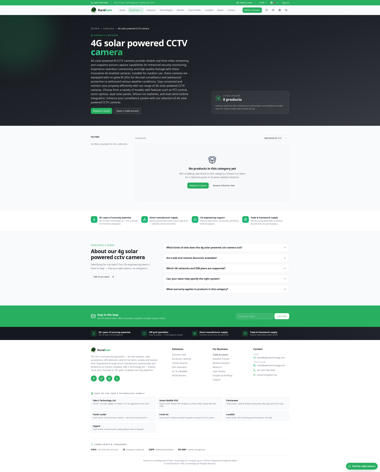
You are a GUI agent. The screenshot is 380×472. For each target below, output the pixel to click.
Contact (231, 10)
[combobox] (275, 138)
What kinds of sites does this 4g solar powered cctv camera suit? (204, 247)
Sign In (285, 2)
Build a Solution (252, 10)
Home (122, 10)
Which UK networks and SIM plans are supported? (195, 268)
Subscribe (282, 316)
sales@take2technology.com (271, 357)
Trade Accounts (245, 2)
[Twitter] (101, 378)
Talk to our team (101, 276)
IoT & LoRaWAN (179, 371)
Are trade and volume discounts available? (191, 258)
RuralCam (134, 10)
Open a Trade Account (128, 110)
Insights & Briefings (222, 375)
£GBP (261, 2)
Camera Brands (179, 363)
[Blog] (117, 378)
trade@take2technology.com (271, 365)
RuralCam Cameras (181, 358)
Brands (180, 10)
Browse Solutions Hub (224, 185)
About (220, 10)
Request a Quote (101, 110)
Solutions (151, 10)
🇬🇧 (274, 2)
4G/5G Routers (179, 375)
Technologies (166, 10)
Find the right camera (363, 466)
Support (217, 379)
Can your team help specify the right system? (193, 278)
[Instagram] (109, 378)
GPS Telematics (179, 367)
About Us (217, 367)
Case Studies (194, 10)
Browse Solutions (221, 363)
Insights (209, 10)
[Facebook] (94, 378)
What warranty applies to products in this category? (197, 289)
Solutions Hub (179, 354)
